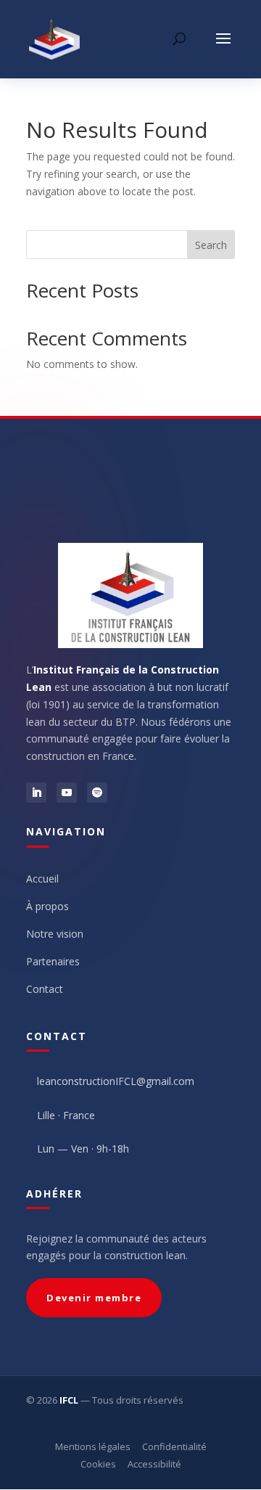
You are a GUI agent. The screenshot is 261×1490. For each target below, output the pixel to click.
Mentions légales (92, 1446)
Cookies (98, 1463)
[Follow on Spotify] (97, 792)
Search (211, 245)
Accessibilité (154, 1463)
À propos (47, 906)
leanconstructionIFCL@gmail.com (115, 1081)
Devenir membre (93, 1297)
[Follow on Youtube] (67, 792)
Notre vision (54, 934)
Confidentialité (174, 1446)
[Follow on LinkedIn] (36, 792)
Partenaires (53, 961)
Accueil (42, 878)
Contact (44, 989)
